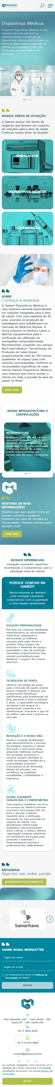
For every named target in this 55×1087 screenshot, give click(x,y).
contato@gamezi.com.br (27, 1054)
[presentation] (49, 919)
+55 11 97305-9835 (27, 1043)
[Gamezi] (9, 6)
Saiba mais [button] (12, 390)
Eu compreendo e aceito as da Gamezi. (26, 976)
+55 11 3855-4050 (27, 1031)
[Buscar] (42, 5)
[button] (24, 99)
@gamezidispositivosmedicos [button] (24, 882)
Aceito (27, 1081)
